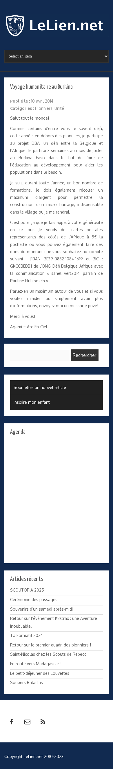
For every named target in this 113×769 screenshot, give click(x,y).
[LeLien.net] (56, 27)
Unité (59, 108)
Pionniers (43, 108)
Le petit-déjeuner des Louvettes (39, 673)
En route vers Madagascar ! (35, 663)
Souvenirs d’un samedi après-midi (41, 609)
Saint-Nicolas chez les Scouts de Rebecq (48, 654)
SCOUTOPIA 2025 (27, 590)
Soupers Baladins (26, 682)
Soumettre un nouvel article (40, 387)
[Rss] (43, 722)
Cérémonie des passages (33, 599)
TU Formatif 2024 (26, 635)
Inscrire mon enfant (32, 402)
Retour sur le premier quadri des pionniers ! (50, 644)
